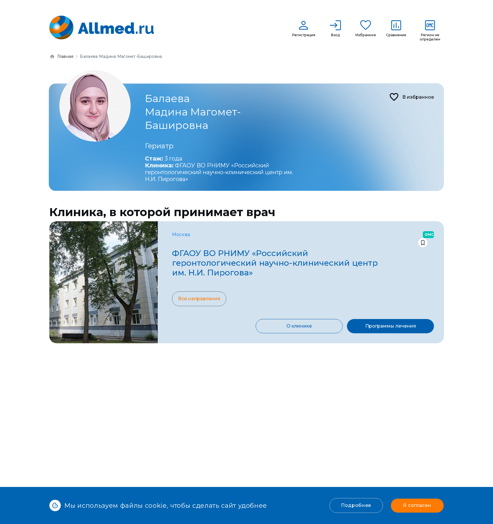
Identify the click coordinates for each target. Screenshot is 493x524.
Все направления (199, 298)
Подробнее (356, 505)
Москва (181, 234)
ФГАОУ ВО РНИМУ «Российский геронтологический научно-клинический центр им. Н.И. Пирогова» (219, 172)
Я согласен (417, 505)
